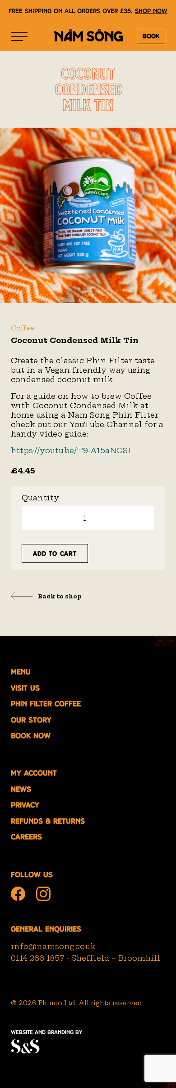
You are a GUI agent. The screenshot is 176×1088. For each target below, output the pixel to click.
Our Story (31, 720)
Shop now (151, 10)
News (21, 789)
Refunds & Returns (48, 821)
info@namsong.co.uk (53, 946)
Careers (26, 837)
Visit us (25, 688)
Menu (21, 672)
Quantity (40, 497)
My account (34, 773)
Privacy (25, 805)
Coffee (22, 328)
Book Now (31, 736)
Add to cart (55, 553)
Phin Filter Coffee (46, 704)
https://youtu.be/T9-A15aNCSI (71, 450)
